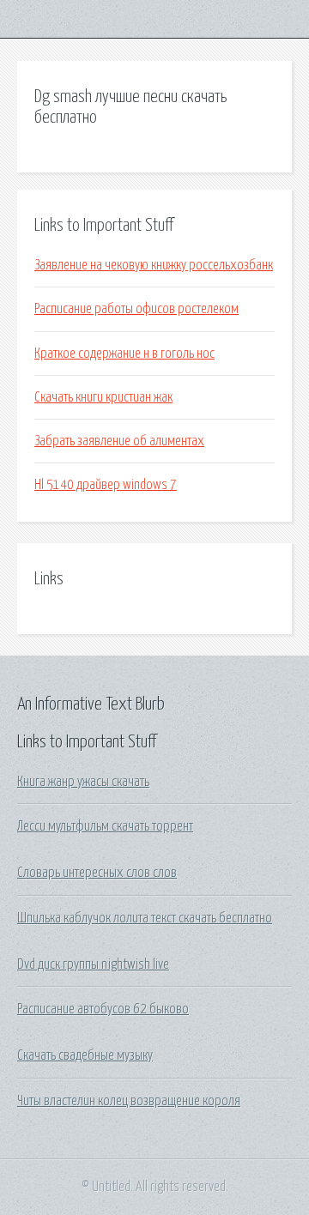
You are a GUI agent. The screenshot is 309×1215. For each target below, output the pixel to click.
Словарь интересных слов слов (97, 873)
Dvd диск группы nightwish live (93, 964)
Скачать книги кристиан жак (103, 397)
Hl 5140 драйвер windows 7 (105, 485)
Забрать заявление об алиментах (119, 441)
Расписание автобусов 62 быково (103, 1009)
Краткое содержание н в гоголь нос (124, 353)
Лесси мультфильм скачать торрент (105, 826)
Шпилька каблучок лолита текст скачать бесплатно (144, 918)
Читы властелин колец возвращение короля (128, 1101)
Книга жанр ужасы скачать (83, 782)
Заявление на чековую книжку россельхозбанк (153, 265)
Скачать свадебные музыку (85, 1055)
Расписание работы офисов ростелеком (136, 309)
